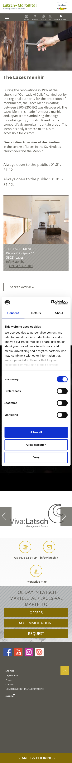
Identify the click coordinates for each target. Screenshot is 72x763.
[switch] (62, 391)
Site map (10, 670)
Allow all (36, 432)
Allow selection (36, 444)
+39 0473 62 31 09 (25, 557)
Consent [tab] (13, 313)
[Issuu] (39, 652)
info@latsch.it (49, 557)
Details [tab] (36, 313)
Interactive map (36, 581)
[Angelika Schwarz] (35, 219)
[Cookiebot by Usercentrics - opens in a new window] (51, 302)
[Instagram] (29, 652)
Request (36, 633)
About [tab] (59, 313)
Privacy (9, 679)
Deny (36, 457)
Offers (36, 612)
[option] (36, 46)
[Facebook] (7, 652)
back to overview (22, 287)
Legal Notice (12, 675)
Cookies (9, 684)
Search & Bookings (36, 758)
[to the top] (64, 670)
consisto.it (10, 695)
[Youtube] (18, 652)
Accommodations (36, 623)
